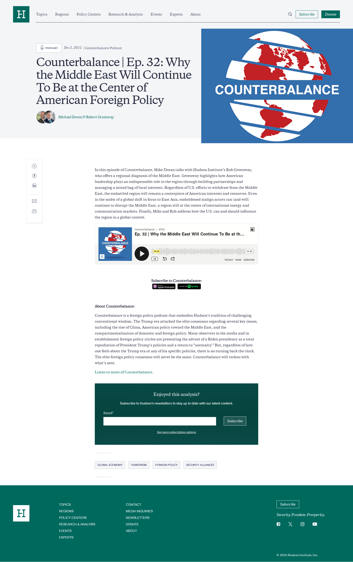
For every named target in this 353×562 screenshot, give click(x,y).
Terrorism (139, 464)
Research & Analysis (125, 14)
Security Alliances (200, 464)
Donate (132, 524)
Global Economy (109, 464)
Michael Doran (70, 117)
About (195, 14)
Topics (41, 14)
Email (107, 413)
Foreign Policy (166, 464)
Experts (176, 14)
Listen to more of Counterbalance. (124, 372)
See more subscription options (176, 432)
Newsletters (137, 517)
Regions (62, 14)
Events (156, 14)
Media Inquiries (139, 511)
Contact (133, 504)
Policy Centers (89, 14)
